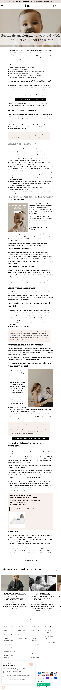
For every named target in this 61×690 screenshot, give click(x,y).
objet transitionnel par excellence (24, 291)
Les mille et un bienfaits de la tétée (18, 69)
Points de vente (35, 650)
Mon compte (21, 630)
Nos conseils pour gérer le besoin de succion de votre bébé (24, 73)
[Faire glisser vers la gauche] (26, 619)
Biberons (6, 630)
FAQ (32, 654)
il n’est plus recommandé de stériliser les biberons (34, 424)
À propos (20, 642)
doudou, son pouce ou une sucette (43, 211)
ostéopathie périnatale (26, 181)
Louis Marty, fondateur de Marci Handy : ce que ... (43, 597)
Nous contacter (35, 630)
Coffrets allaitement (9, 648)
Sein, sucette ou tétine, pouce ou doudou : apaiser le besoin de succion (27, 71)
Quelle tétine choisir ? (36, 645)
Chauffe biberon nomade (8, 656)
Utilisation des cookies (50, 642)
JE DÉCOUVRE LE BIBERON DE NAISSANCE (30, 99)
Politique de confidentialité (48, 631)
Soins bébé (7, 644)
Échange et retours (23, 638)
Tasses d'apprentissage (8, 639)
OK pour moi (29, 682)
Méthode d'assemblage (34, 639)
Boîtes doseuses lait (9, 651)
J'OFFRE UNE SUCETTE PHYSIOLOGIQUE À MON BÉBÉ (30, 438)
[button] (3, 687)
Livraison (20, 634)
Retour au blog (31, 560)
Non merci (7, 682)
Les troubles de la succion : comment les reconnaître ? (23, 77)
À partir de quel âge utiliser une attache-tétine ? (15, 597)
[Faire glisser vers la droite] (34, 619)
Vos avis (33, 634)
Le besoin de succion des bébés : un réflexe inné (22, 67)
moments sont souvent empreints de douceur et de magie (33, 254)
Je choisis (18, 682)
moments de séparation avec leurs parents (18, 293)
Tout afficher (56, 571)
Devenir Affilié (35, 657)
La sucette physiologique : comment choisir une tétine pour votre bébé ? (28, 75)
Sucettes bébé (8, 634)
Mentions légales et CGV (49, 637)
